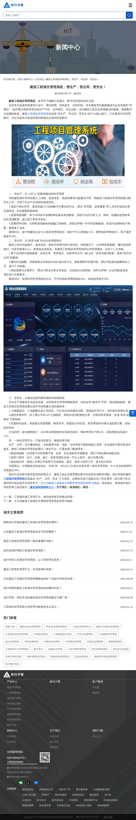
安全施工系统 (14, 698)
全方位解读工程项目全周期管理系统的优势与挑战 (70, 483)
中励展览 (73, 800)
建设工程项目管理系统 (107, 626)
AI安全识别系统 (121, 649)
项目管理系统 (14, 687)
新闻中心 (12, 730)
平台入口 (97, 736)
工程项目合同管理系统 (17, 634)
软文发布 (41, 800)
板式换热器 (57, 800)
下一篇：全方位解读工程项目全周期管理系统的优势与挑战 (37, 501)
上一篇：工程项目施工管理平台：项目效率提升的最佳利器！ (39, 497)
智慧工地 (10, 626)
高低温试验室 (110, 800)
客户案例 (97, 681)
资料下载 (97, 730)
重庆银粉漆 (82, 789)
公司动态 (11, 736)
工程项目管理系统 (38, 113)
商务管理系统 (14, 719)
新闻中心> (28, 79)
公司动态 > (40, 79)
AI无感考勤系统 (100, 649)
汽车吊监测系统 (85, 634)
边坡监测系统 (82, 656)
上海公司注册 (29, 794)
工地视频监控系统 (62, 634)
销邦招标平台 (91, 800)
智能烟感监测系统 (60, 656)
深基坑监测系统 (95, 641)
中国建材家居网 (101, 789)
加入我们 (54, 741)
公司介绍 (54, 736)
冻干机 (107, 794)
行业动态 (11, 741)
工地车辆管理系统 (77, 649)
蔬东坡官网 (45, 805)
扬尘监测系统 (12, 641)
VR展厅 (45, 794)
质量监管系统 (14, 714)
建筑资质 (94, 794)
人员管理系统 (14, 692)
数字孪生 (38, 649)
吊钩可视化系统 (13, 656)
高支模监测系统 (73, 641)
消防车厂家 (64, 789)
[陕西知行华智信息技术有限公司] (68, 155)
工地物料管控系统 (108, 634)
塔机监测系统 (31, 641)
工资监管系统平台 (81, 626)
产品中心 (12, 681)
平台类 (95, 687)
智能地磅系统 (115, 641)
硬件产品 (11, 724)
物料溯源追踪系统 (36, 656)
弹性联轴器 (61, 794)
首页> (20, 79)
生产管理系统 (14, 708)
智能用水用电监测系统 (105, 656)
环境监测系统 (41, 634)
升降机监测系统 (52, 641)
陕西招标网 (28, 805)
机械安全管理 (55, 649)
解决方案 (55, 681)
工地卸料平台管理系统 (17, 649)
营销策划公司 (46, 789)
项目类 (95, 692)
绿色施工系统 (14, 703)
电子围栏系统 (12, 664)
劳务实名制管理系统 (56, 626)
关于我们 (55, 730)
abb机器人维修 (84, 805)
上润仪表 (26, 800)
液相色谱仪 (28, 789)
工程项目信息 (63, 805)
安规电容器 (78, 794)
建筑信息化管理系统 (30, 626)
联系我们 (54, 747)
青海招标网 (103, 805)
